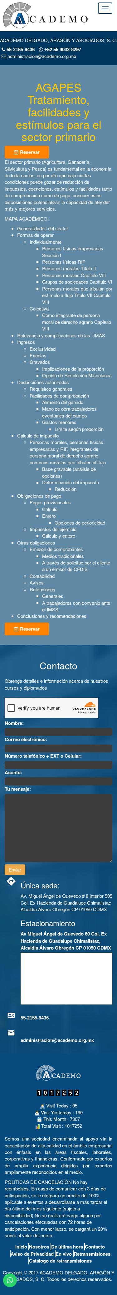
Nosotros (39, 1246)
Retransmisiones (92, 1253)
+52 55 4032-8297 (62, 49)
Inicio (21, 1246)
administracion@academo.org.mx (57, 1040)
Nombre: (14, 723)
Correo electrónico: (26, 739)
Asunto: (13, 772)
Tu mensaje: (18, 789)
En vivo (64, 1253)
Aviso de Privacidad (32, 1253)
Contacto (95, 1246)
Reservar (29, 152)
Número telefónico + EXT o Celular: (43, 756)
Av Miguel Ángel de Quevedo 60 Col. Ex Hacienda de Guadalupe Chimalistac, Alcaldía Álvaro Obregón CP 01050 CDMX (66, 940)
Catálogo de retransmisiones (60, 1260)
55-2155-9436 (21, 49)
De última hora (67, 1246)
